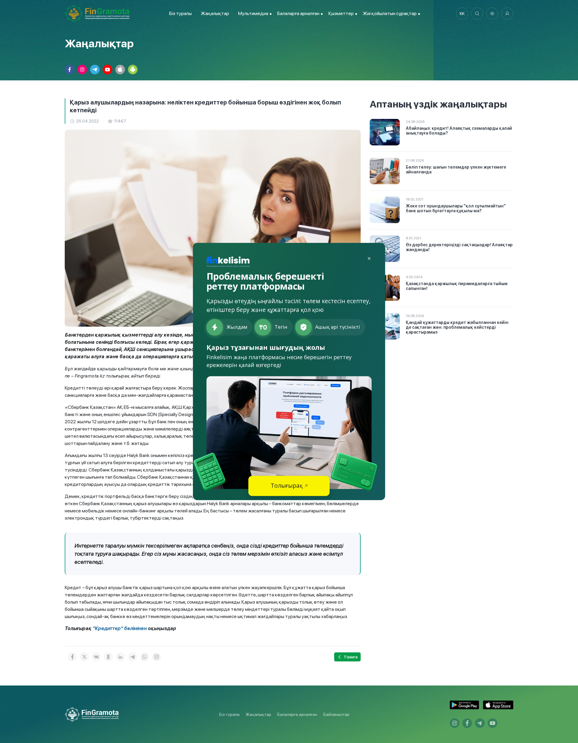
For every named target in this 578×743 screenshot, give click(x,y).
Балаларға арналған (297, 714)
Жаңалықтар (215, 13)
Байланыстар (336, 714)
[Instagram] (156, 656)
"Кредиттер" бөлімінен (120, 628)
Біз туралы (180, 13)
